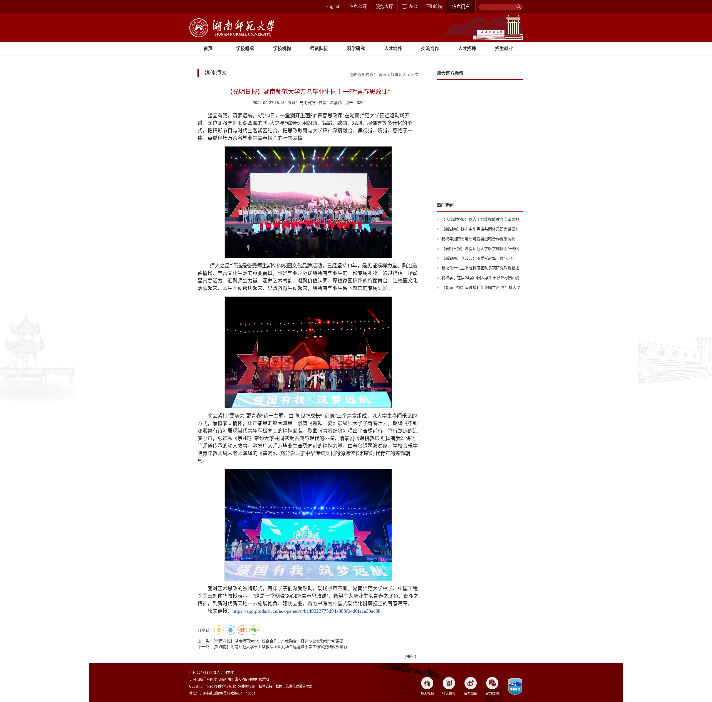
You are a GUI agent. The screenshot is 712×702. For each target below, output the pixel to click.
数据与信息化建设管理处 (294, 686)
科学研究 (356, 48)
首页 (208, 48)
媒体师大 (398, 74)
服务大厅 (384, 6)
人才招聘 (467, 48)
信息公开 (358, 6)
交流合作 (430, 48)
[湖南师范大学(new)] (231, 27)
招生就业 (504, 48)
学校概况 (245, 48)
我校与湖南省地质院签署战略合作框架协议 (478, 238)
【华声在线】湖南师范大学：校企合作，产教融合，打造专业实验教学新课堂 (278, 641)
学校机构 (282, 48)
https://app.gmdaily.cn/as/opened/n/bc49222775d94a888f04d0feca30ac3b (306, 611)
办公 (413, 6)
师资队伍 (319, 48)
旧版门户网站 (207, 679)
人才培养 (393, 48)
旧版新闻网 (225, 679)
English (332, 6)
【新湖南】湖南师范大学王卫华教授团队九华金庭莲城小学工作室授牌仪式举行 (280, 646)
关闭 (411, 656)
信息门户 (461, 6)
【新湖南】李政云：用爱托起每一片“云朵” (477, 258)
